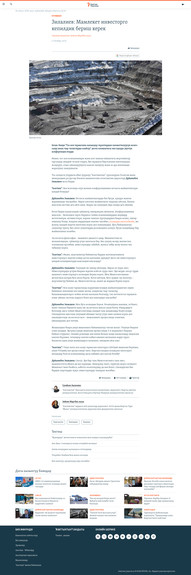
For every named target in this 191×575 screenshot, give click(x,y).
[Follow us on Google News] (122, 536)
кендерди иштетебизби (122, 222)
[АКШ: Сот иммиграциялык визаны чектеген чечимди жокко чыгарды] (24, 482)
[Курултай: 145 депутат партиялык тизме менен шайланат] (24, 513)
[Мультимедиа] (183, 4)
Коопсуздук (149, 510)
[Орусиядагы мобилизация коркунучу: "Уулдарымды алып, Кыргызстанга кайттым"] (133, 513)
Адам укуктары (97, 478)
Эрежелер (20, 545)
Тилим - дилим (62, 536)
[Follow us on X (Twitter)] (104, 536)
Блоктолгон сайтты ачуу (26, 536)
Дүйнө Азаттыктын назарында (158, 478)
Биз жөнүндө (21, 540)
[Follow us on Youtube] (110, 536)
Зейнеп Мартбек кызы (80, 36)
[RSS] (147, 536)
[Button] (133, 48)
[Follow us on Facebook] (98, 536)
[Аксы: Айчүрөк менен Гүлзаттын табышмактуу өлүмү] (79, 482)
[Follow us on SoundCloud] (128, 536)
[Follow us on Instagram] (134, 536)
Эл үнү (38, 478)
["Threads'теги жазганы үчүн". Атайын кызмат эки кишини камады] (79, 513)
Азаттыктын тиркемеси (26, 555)
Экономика (95, 496)
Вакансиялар (21, 560)
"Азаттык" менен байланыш (28, 565)
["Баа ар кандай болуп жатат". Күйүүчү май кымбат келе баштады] (79, 499)
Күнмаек (57, 16)
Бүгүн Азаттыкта (151, 496)
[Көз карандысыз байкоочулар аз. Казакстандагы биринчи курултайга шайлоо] (24, 499)
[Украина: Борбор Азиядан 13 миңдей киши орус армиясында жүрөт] (133, 499)
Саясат (38, 496)
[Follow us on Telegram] (116, 536)
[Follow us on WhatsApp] (141, 536)
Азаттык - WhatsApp (24, 550)
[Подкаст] (153, 536)
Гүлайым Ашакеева (61, 36)
